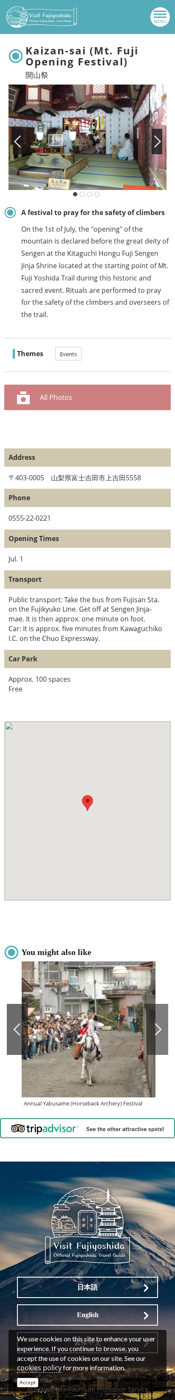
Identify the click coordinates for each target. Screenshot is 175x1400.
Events (68, 354)
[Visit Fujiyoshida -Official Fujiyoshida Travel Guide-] (41, 17)
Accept (28, 1382)
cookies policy (39, 1367)
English (88, 1314)
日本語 (87, 1287)
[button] (87, 803)
